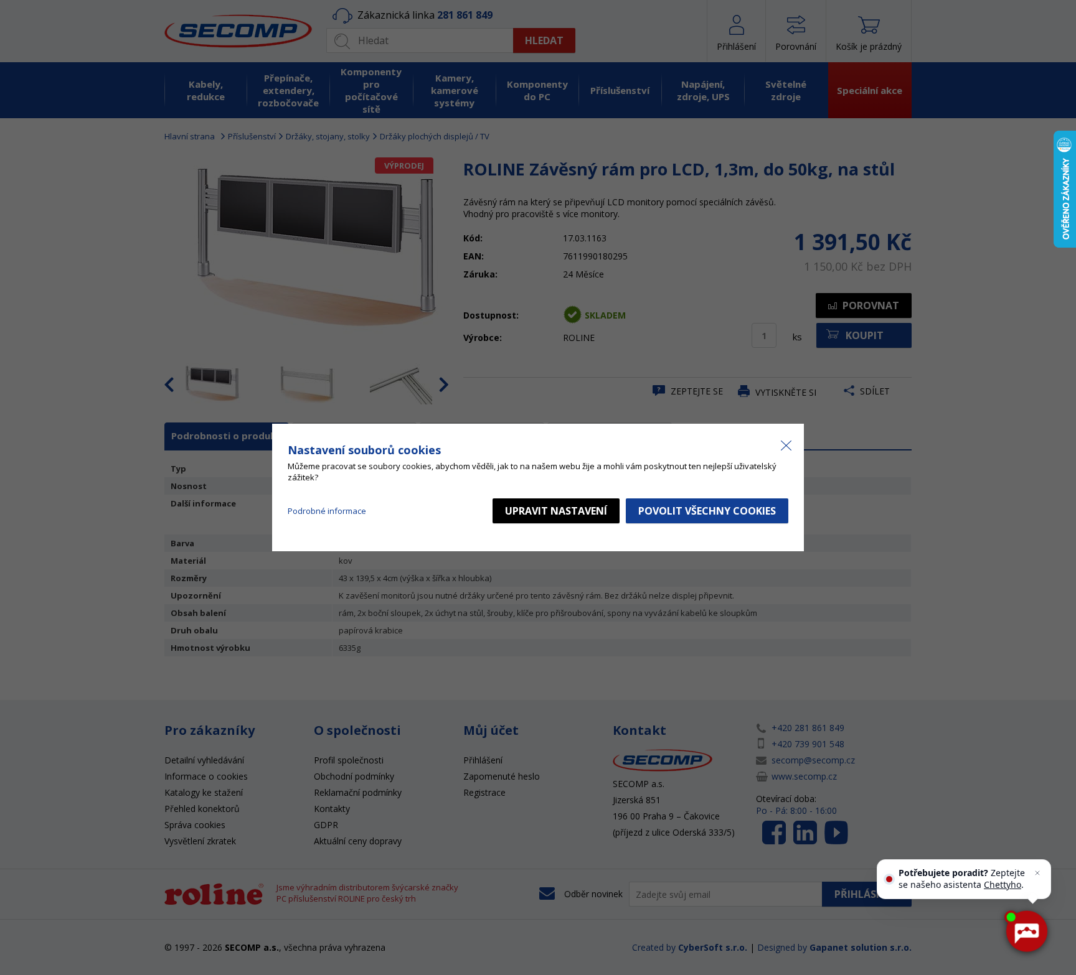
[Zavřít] (1037, 873)
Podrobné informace (327, 510)
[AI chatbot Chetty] (1026, 931)
